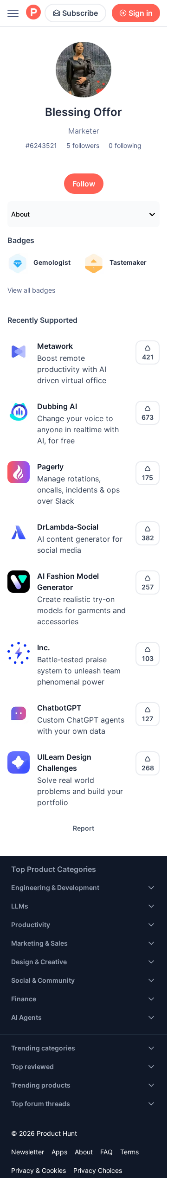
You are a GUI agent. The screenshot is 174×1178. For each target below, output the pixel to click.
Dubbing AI (57, 406)
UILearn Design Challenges (64, 762)
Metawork (55, 346)
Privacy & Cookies (38, 1170)
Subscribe (80, 13)
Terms (129, 1152)
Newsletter (27, 1152)
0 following (125, 145)
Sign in (141, 13)
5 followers (82, 145)
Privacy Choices (97, 1170)
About (20, 214)
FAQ (106, 1152)
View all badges (31, 290)
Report (83, 828)
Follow (83, 183)
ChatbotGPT (59, 707)
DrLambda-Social (67, 526)
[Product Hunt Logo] (33, 13)
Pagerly (50, 466)
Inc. (43, 647)
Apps (59, 1152)
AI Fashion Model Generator (68, 581)
